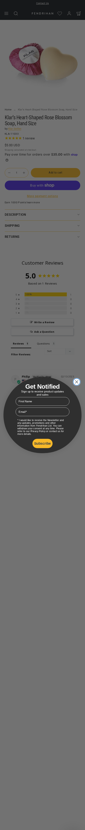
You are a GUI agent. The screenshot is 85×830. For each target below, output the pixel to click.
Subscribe (42, 443)
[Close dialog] (76, 381)
